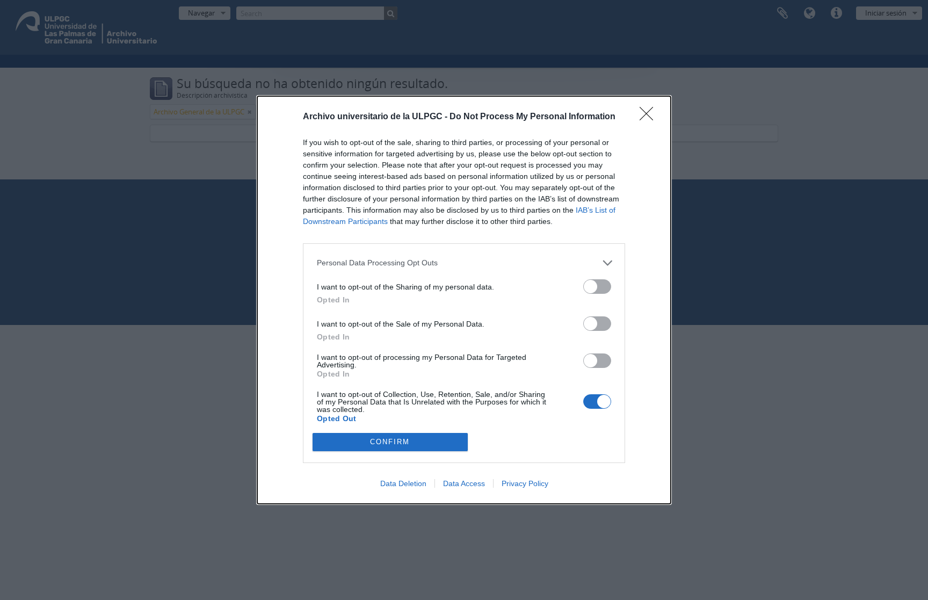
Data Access (464, 483)
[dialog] (464, 300)
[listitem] (464, 263)
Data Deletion (403, 483)
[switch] (597, 286)
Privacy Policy (525, 483)
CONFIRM (390, 442)
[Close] (650, 117)
